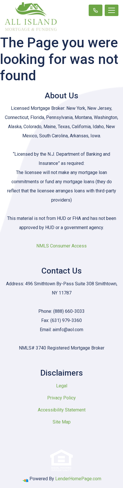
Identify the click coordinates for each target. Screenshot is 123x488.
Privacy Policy (61, 398)
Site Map (62, 422)
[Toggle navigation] (111, 10)
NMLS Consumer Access (61, 246)
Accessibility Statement (62, 410)
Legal (61, 386)
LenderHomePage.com (78, 478)
